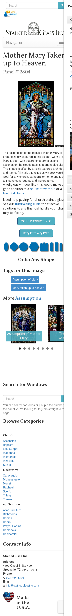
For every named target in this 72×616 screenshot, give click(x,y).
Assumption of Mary (25, 279)
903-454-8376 (15, 577)
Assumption (28, 298)
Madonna (9, 453)
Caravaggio (10, 475)
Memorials (9, 457)
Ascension (9, 441)
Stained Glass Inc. (15, 556)
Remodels (9, 530)
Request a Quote (36, 233)
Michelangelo (11, 479)
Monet (7, 483)
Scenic (7, 491)
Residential (10, 534)
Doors (7, 522)
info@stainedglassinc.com (22, 585)
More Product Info (36, 221)
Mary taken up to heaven (28, 288)
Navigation (14, 42)
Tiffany (7, 495)
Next (62, 323)
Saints (7, 465)
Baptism (8, 445)
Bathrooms (10, 514)
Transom (8, 499)
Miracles (8, 461)
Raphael (8, 487)
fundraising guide (28, 204)
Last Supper (10, 449)
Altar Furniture (12, 510)
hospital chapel (14, 193)
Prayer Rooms (12, 526)
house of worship (42, 189)
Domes (7, 518)
